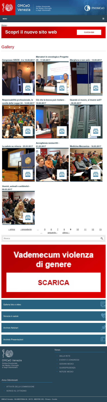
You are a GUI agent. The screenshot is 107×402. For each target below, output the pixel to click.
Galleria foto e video (12, 304)
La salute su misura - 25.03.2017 (17, 146)
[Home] (53, 7)
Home (4, 25)
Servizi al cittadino (16, 390)
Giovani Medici (66, 363)
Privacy (48, 399)
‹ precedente (26, 229)
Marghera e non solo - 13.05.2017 (86, 60)
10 (77, 229)
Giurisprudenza (67, 367)
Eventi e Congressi (69, 359)
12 (93, 229)
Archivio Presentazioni (13, 339)
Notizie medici (66, 371)
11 (85, 229)
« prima (11, 229)
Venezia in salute (10, 316)
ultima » (65, 232)
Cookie (54, 399)
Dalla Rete (64, 356)
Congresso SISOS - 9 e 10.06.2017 (18, 60)
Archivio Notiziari (10, 327)
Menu (5, 19)
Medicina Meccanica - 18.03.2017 (85, 146)
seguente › (52, 232)
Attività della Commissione (20, 386)
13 (100, 229)
